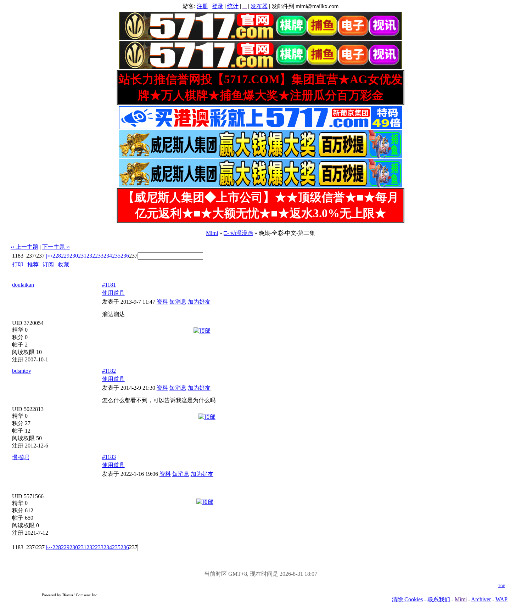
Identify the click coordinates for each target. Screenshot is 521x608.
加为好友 (199, 302)
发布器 (259, 6)
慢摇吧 (20, 457)
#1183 (109, 457)
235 (116, 256)
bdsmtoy (21, 371)
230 (73, 256)
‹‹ (50, 256)
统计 (233, 6)
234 (107, 256)
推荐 (33, 264)
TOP (501, 586)
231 (82, 256)
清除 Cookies (407, 599)
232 (90, 256)
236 (125, 256)
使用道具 (113, 293)
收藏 (63, 264)
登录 (217, 6)
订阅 (48, 264)
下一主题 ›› (56, 247)
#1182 (109, 371)
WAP (501, 599)
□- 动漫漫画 (238, 233)
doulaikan (23, 285)
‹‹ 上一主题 (24, 247)
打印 (17, 264)
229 (65, 256)
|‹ (47, 256)
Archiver (481, 599)
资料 (162, 302)
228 (56, 256)
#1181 (109, 285)
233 (99, 256)
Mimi (212, 233)
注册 (202, 6)
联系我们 (438, 599)
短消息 (177, 302)
